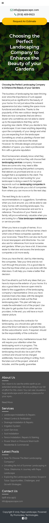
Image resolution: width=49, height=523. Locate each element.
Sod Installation (11, 433)
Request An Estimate (24, 21)
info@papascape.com (26, 9)
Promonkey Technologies (26, 515)
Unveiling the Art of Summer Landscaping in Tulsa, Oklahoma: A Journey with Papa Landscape (25, 469)
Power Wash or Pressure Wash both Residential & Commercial (21, 443)
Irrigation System (12, 426)
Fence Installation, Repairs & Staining (21, 437)
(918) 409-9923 (25, 14)
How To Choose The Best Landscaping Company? (22, 460)
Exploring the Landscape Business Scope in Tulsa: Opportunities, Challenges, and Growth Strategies (25, 481)
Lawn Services (11, 430)
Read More (7, 402)
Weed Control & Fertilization (17, 418)
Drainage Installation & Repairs (18, 422)
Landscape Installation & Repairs (19, 415)
